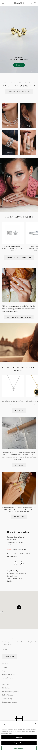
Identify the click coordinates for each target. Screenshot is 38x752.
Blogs (3, 671)
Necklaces (10, 126)
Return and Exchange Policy (10, 691)
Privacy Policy (6, 684)
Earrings (28, 126)
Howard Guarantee (7, 678)
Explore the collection (19, 257)
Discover (30, 69)
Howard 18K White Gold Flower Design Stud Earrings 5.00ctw (13, 247)
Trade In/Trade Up (7, 695)
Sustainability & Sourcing (9, 702)
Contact (4, 667)
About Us (5, 664)
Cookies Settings (18, 748)
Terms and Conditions (8, 674)
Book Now (19, 517)
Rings (28, 153)
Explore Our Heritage (19, 92)
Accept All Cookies (19, 743)
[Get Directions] (21, 563)
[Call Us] (15, 563)
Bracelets (9, 153)
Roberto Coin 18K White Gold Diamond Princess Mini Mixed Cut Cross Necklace (13, 401)
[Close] (35, 723)
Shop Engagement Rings (19, 317)
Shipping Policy (6, 688)
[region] (19, 39)
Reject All (19, 737)
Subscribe (9, 656)
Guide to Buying (7, 699)
